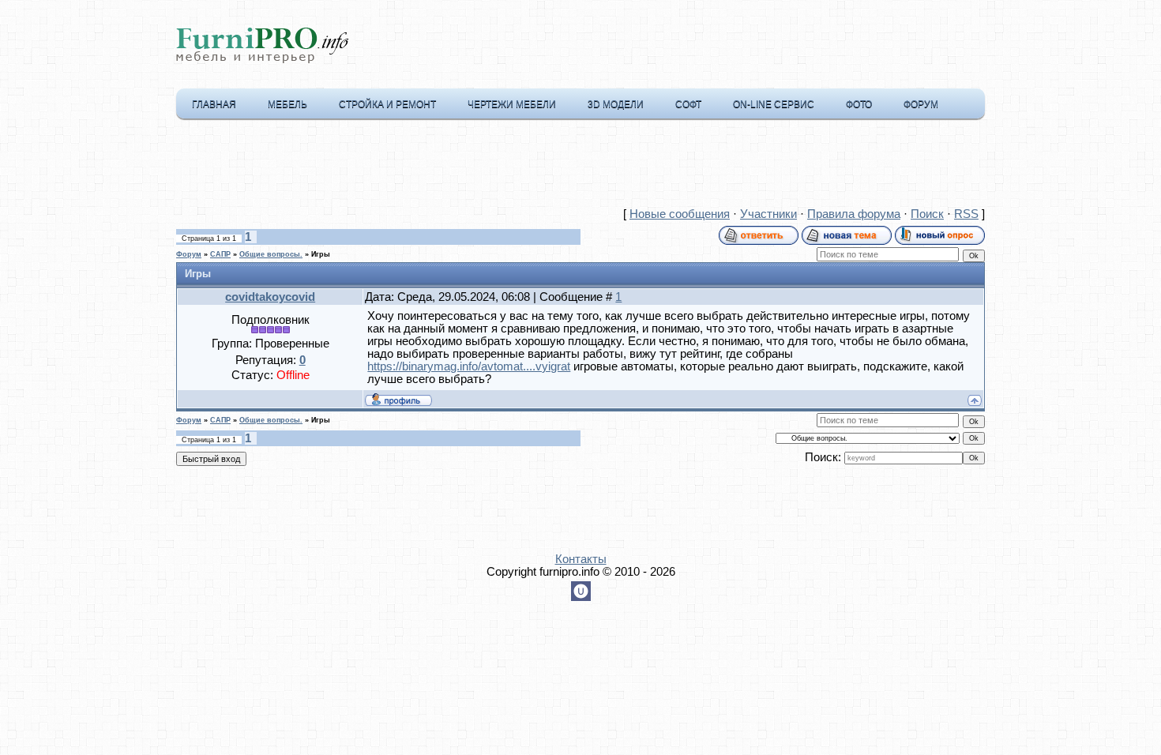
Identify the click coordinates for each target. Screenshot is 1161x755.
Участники (768, 214)
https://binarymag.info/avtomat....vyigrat (468, 366)
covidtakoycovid (270, 297)
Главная (214, 104)
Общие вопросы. (270, 254)
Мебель (287, 104)
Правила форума (853, 214)
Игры (320, 254)
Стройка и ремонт (387, 104)
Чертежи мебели (512, 104)
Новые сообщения (679, 214)
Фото (859, 104)
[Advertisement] (580, 166)
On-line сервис (773, 104)
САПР (220, 254)
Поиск (927, 214)
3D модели (616, 104)
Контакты (581, 559)
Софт (688, 104)
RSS (966, 214)
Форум (921, 104)
